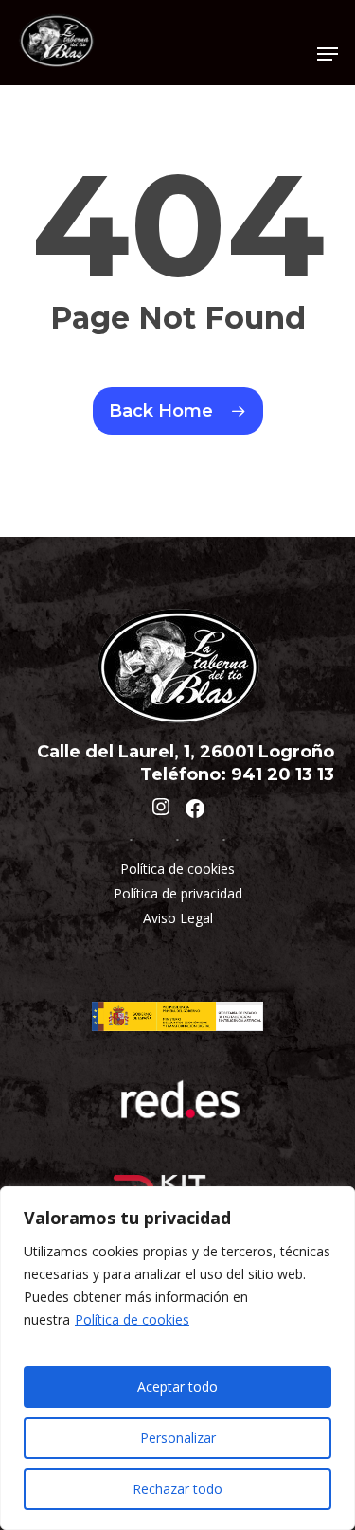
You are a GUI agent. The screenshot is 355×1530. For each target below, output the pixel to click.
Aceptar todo (177, 1387)
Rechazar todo (177, 1489)
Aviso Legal (178, 918)
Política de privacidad (178, 893)
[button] (327, 53)
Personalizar (178, 1438)
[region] (177, 1358)
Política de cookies (132, 1319)
